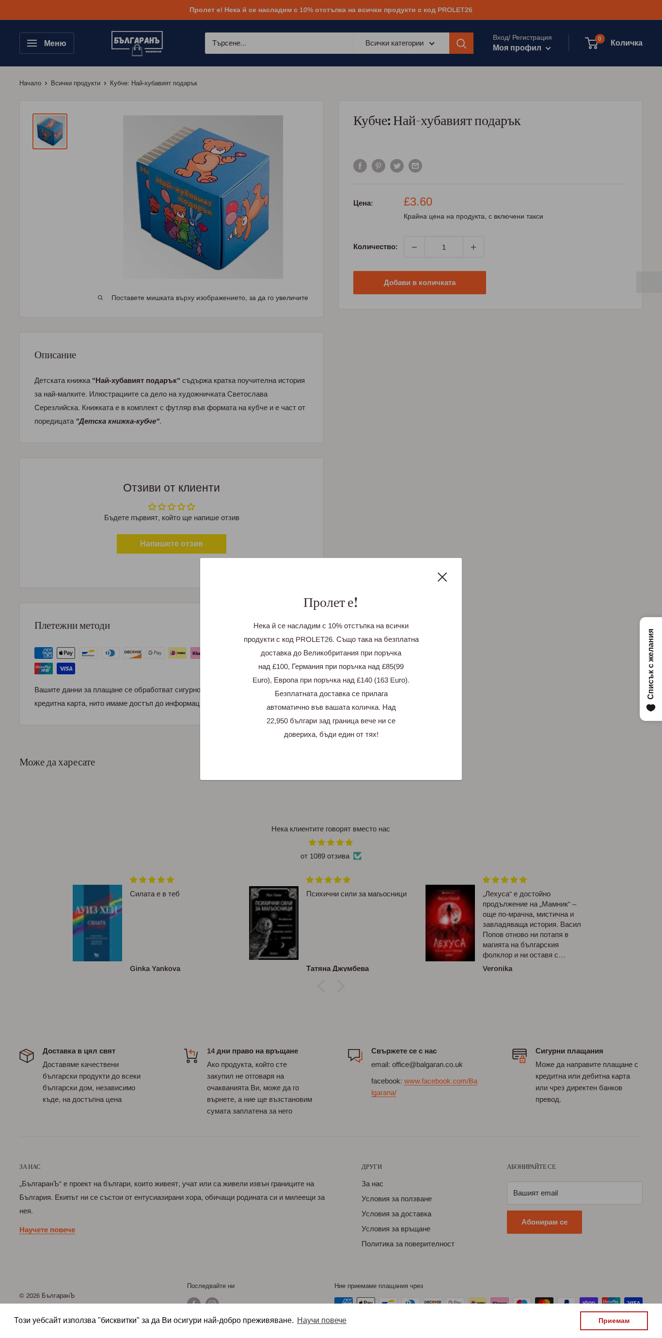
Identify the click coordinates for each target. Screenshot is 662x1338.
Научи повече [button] (322, 1320)
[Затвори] (442, 576)
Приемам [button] (614, 1320)
